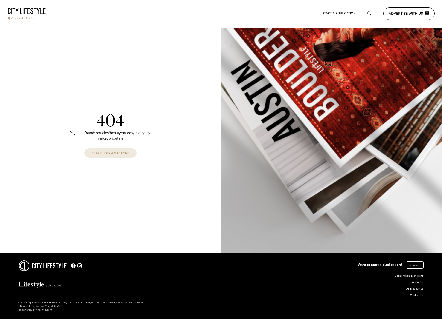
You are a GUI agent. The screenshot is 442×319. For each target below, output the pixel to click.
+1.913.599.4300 (110, 302)
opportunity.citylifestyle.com (35, 309)
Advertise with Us (406, 13)
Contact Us (417, 295)
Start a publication (339, 13)
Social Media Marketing (409, 275)
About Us (418, 282)
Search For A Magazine (110, 153)
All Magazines (415, 288)
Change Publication (23, 18)
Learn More (415, 265)
